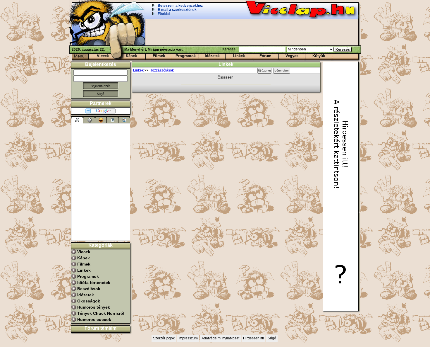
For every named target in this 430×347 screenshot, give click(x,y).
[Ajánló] (112, 119)
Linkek (239, 56)
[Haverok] (124, 119)
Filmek (159, 56)
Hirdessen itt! (253, 338)
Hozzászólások (161, 70)
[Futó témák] (89, 119)
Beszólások (88, 288)
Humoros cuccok (94, 319)
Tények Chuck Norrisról (100, 313)
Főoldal (164, 14)
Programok (186, 56)
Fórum (265, 56)
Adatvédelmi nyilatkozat (220, 338)
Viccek (103, 56)
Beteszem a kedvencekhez (180, 6)
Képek (131, 56)
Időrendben (282, 70)
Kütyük (318, 56)
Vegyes (291, 56)
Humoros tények (93, 307)
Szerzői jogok (164, 338)
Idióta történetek (93, 282)
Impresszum (188, 338)
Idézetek (212, 56)
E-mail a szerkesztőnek (177, 10)
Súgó (100, 94)
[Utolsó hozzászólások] (77, 119)
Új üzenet (264, 70)
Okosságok (88, 301)
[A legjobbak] (101, 119)
